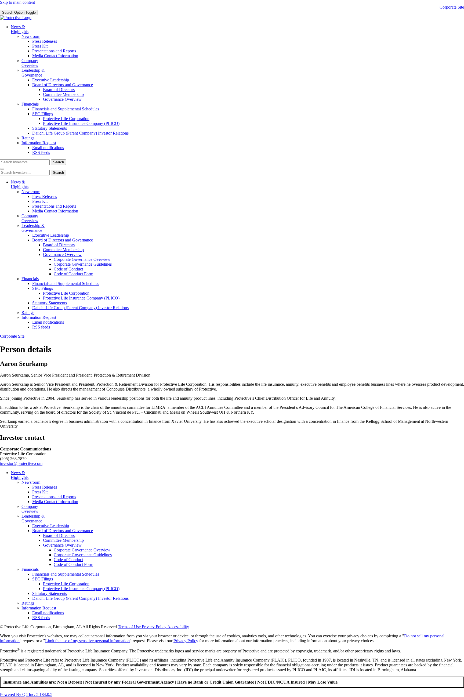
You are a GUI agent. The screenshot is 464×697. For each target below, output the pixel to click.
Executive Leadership (50, 80)
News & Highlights (19, 29)
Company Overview (29, 63)
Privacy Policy (185, 640)
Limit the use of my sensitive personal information (87, 640)
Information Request (38, 142)
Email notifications (48, 147)
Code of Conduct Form (73, 274)
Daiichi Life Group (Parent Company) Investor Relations (80, 133)
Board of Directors (59, 89)
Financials (30, 104)
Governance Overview (62, 99)
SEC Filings (42, 113)
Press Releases (44, 41)
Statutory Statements (49, 128)
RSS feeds (41, 152)
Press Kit (40, 46)
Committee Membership (63, 94)
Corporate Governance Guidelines (83, 264)
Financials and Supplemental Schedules (65, 109)
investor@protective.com (21, 463)
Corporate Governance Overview (82, 259)
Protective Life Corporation (66, 118)
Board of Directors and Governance (62, 84)
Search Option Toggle (19, 12)
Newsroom (30, 36)
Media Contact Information (55, 55)
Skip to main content (17, 2)
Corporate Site (452, 7)
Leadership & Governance (33, 72)
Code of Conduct (68, 269)
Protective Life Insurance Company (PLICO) (81, 123)
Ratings (27, 138)
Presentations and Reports (54, 51)
